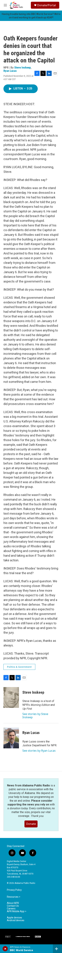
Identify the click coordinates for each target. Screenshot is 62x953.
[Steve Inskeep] (11, 697)
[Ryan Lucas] (11, 738)
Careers (11, 908)
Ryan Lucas (10, 70)
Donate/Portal (46, 5)
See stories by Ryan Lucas (39, 751)
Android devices (15, 920)
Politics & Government (19, 666)
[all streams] (57, 948)
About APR (13, 903)
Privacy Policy (14, 890)
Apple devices (14, 917)
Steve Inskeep (22, 67)
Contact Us (13, 906)
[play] (5, 948)
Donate (31, 824)
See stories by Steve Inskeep (35, 715)
